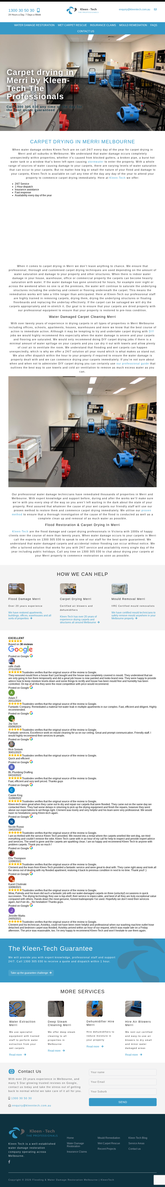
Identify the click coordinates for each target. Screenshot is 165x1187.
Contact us (85, 31)
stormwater (96, 161)
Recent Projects (107, 1148)
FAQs (153, 25)
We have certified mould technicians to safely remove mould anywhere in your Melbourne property (133, 615)
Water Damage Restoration (34, 25)
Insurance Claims (103, 25)
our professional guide (132, 363)
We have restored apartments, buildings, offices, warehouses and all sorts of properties (29, 615)
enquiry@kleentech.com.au (31, 1105)
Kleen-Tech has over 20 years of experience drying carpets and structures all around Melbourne (78, 619)
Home (70, 1137)
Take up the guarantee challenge (29, 972)
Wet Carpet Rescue (72, 25)
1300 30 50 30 (21, 1098)
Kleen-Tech (117, 177)
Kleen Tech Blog (137, 1137)
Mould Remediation (133, 25)
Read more (16, 1054)
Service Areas (136, 1143)
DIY (151, 331)
